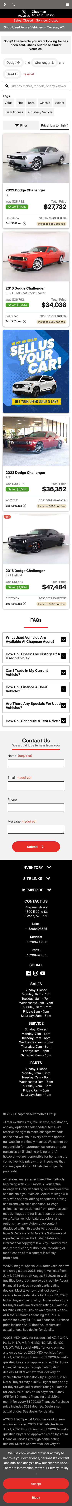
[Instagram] (35, 973)
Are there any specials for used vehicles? (33, 706)
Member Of (33, 890)
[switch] (67, 4)
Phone (12, 799)
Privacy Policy (58, 1468)
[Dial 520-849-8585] (13, 4)
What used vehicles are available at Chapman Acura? (30, 639)
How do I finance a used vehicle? (26, 689)
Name (20, 756)
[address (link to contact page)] (4, 4)
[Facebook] (28, 973)
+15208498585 (36, 929)
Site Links (33, 879)
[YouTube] (43, 973)
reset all (29, 74)
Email (20, 777)
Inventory (33, 868)
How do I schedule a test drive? (33, 721)
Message (22, 821)
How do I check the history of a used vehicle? (33, 656)
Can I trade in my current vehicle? (27, 673)
